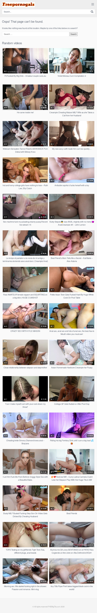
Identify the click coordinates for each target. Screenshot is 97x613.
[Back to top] (93, 607)
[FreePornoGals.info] (18, 4)
